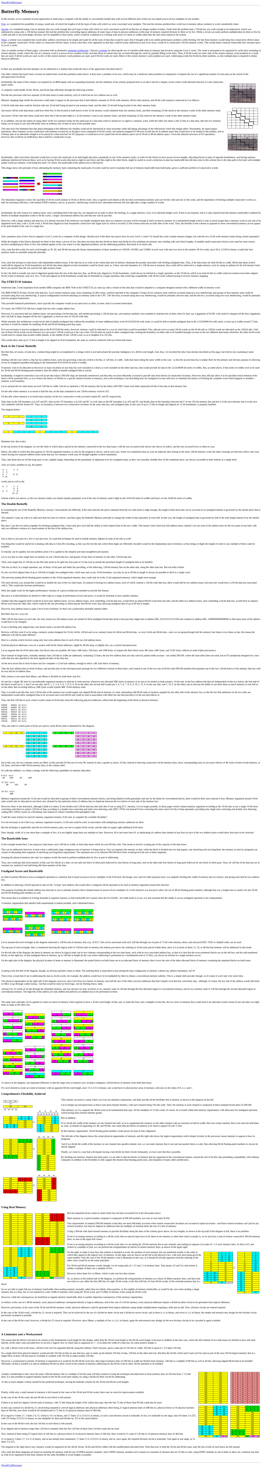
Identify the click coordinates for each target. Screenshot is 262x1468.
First (3, 24)
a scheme (102, 50)
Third (4, 40)
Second (4, 29)
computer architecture (78, 50)
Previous (17, 2)
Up (9, 2)
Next (4, 2)
